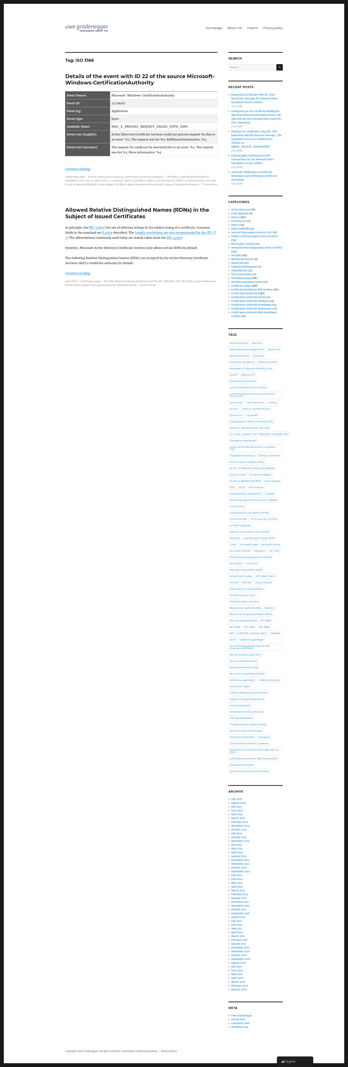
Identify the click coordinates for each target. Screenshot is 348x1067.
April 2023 (237, 852)
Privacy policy (273, 28)
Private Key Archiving (242, 595)
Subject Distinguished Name (181, 184)
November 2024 (240, 825)
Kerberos (235, 538)
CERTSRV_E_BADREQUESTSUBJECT (187, 176)
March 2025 (238, 818)
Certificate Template (242, 764)
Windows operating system (247, 282)
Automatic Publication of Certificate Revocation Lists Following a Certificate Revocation (254, 176)
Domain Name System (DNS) (247, 461)
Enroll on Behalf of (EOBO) (80, 184)
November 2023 (240, 841)
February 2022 (239, 894)
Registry (269, 607)
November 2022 (240, 863)
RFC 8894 (264, 626)
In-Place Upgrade (240, 525)
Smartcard (237, 262)
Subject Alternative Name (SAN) (144, 184)
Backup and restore (242, 259)
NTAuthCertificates (241, 576)
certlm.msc (236, 402)
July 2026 (236, 799)
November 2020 (240, 951)
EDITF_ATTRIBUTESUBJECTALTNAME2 (252, 468)
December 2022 (240, 860)
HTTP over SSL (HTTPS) (264, 519)
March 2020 (238, 981)
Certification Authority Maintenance (252, 308)
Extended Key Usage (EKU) (245, 493)
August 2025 (238, 803)
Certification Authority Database (144, 176)
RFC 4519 (173, 237)
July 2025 (236, 806)
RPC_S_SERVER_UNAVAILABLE (248, 633)
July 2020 (236, 966)
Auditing (258, 355)
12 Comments (148, 285)
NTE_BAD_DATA (265, 576)
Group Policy (237, 506)
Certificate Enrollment (243, 381)
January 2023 (238, 856)
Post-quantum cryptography (247, 588)
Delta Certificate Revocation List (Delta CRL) (252, 448)
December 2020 (240, 947)
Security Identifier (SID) (243, 660)
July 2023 (236, 844)
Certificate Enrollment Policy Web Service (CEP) (254, 751)
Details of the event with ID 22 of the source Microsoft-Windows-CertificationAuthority (140, 79)
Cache (233, 374)
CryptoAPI (252, 415)
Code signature (239, 213)
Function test (239, 221)
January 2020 (238, 989)
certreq (272, 402)
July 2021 (236, 921)
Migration (260, 550)
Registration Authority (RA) (245, 607)
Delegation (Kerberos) (243, 440)
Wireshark (264, 737)
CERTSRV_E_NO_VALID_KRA (82, 180)
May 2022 (237, 882)
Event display (105, 184)
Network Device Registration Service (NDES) (256, 247)
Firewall (269, 493)
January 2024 (238, 837)
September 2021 (240, 913)
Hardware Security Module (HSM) (249, 512)
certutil (234, 408)
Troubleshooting (241, 278)
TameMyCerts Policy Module (246, 711)
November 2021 (240, 905)
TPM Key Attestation (241, 718)
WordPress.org (239, 1027)
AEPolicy (257, 343)
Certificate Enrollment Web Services (252, 289)
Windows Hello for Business (246, 730)
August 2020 (238, 962)
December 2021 (240, 901)
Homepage (214, 28)
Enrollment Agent (260, 474)
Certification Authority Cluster (248, 297)
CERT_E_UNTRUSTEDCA (160, 180)
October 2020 (239, 955)
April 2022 (237, 886)
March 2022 (238, 890)
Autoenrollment (267, 362)
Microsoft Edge (249, 544)
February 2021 (239, 940)
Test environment (241, 274)
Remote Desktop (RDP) (243, 620)
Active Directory (240, 209)
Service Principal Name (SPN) (247, 673)
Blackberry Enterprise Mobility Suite (251, 368)
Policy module (263, 582)
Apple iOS (274, 349)
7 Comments (209, 184)
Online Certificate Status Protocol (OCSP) (254, 236)
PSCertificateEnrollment (244, 601)
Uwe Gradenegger (241, 1015)
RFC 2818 (163, 281)
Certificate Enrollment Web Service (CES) (254, 758)
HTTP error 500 (238, 519)
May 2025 (237, 814)
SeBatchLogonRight (252, 639)
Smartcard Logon (240, 686)
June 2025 (237, 810)
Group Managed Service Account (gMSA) (253, 500)
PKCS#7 (247, 582)
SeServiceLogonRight (242, 680)
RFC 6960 (249, 626)
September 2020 (240, 959)
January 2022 (238, 898)
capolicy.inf (247, 374)
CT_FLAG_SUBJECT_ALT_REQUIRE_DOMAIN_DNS (259, 434)
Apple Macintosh (240, 355)
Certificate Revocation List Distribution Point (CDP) (252, 395)
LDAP (233, 544)
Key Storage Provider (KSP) (259, 538)
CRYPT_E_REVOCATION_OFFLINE (196, 180)
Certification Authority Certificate (249, 771)
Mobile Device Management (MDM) (251, 557)
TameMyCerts (239, 270)
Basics (235, 224)
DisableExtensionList (242, 455)
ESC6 (242, 487)
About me (234, 28)
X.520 (106, 232)
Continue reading (77, 169)
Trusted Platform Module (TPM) (248, 724)
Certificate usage (90, 281)
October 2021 (238, 909)
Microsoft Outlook (240, 550)
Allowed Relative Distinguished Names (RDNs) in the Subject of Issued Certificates (137, 213)
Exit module (256, 487)
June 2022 (237, 879)
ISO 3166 (119, 184)
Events (92, 176)
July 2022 (236, 875)
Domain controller (269, 455)
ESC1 (232, 487)
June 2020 (237, 970)
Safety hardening (269, 680)
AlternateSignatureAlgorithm (247, 349)
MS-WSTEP (236, 563)
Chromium (236, 415)
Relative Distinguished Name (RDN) (136, 281)
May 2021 (236, 928)
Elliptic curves (238, 474)
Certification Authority (110, 176)
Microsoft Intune (270, 544)
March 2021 (238, 936)
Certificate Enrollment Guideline (249, 743)
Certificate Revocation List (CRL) (248, 387)
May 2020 (237, 974)
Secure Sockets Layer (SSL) (245, 654)
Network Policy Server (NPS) (246, 569)
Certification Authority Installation (251, 304)
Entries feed (238, 1019)
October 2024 (239, 829)
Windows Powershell (242, 737)
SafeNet (275, 633)
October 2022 (239, 867)
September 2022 (240, 871)
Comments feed (240, 1023)
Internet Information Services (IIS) (251, 232)
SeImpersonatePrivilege (244, 667)
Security (236, 255)
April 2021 (237, 932)
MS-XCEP (251, 563)
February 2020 (239, 985)
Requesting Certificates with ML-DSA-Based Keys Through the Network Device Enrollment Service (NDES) (254, 98)
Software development (244, 266)
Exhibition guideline (242, 362)
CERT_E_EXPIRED (134, 180)
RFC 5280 (96, 227)
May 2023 (236, 848)
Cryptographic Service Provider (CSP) (251, 421)
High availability (240, 228)
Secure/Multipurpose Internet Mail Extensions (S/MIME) (250, 647)
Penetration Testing (242, 243)
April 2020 (237, 978)
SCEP (233, 639)
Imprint (252, 28)
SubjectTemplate (126, 285)
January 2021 (238, 943)
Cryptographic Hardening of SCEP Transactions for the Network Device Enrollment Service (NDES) (252, 159)
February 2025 (239, 822)
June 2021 (237, 924)
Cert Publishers (255, 402)
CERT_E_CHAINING (111, 180)
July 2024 (236, 833)
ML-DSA (274, 550)
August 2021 (238, 917)
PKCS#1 (234, 582)
